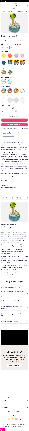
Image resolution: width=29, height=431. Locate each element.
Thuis (3, 11)
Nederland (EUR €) (14, 411)
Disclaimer (8, 426)
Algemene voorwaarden (20, 424)
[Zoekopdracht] (24, 5)
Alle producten (10, 11)
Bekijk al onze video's (14, 365)
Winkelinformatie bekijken (8, 135)
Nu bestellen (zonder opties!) (14, 124)
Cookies (14, 426)
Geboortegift (10, 424)
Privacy (3, 426)
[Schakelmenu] (1, 5)
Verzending (11, 40)
